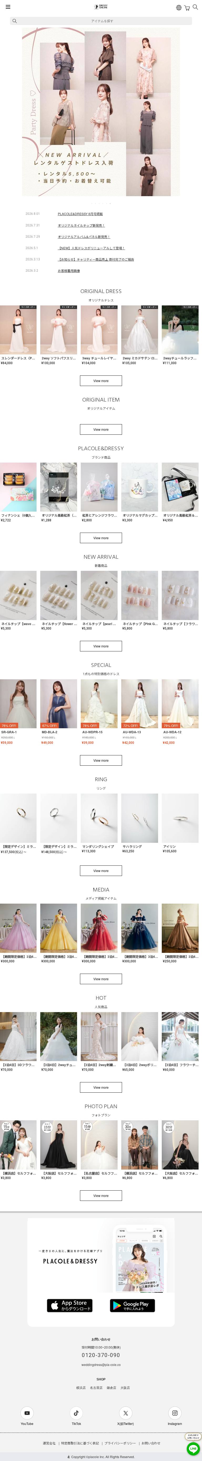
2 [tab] (95, 203)
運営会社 (49, 1443)
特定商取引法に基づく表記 (80, 1443)
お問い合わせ (151, 1443)
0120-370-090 (101, 1355)
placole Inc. (96, 1456)
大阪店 (125, 1388)
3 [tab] (99, 203)
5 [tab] (106, 203)
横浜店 (81, 1388)
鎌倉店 (111, 1388)
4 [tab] (103, 203)
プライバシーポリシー (120, 1443)
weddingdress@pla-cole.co (101, 1364)
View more (101, 380)
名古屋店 (96, 1388)
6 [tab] (110, 203)
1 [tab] (92, 203)
